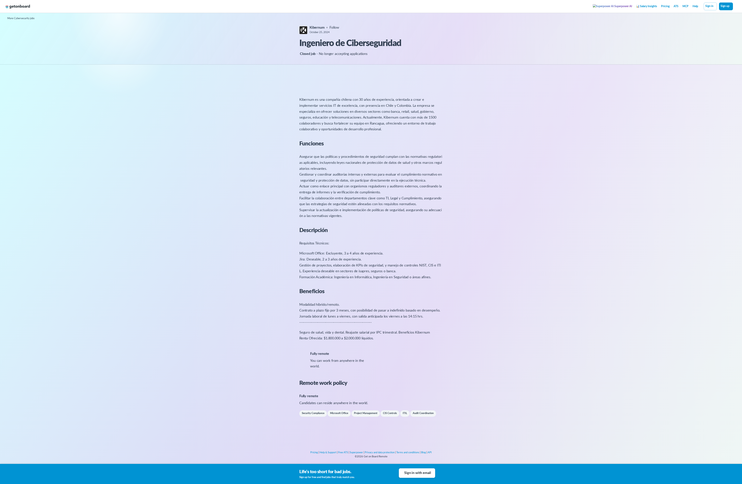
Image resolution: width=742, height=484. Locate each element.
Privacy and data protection (380, 452)
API (430, 452)
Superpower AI (623, 6)
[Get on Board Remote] (18, 7)
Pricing (665, 6)
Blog (423, 452)
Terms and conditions (407, 452)
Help (695, 6)
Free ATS (343, 452)
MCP (685, 6)
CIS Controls (390, 413)
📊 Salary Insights (646, 6)
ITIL (405, 413)
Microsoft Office (339, 413)
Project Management (365, 413)
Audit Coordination (423, 413)
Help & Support (328, 452)
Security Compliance (313, 413)
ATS (676, 6)
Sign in (709, 6)
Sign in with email (417, 473)
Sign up (725, 6)
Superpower (356, 452)
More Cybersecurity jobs (21, 18)
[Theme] (735, 6)
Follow (334, 27)
